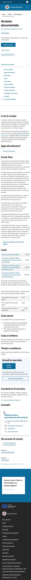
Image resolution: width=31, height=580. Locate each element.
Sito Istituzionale (13, 431)
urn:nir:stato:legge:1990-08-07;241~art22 (11, 29)
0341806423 (11, 428)
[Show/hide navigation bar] (2, 7)
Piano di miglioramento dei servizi (11, 563)
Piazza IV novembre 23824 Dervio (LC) (17, 422)
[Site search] (28, 7)
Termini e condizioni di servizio (11, 400)
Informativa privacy (7, 526)
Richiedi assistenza (7, 543)
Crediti (4, 523)
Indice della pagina (7, 65)
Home (3, 14)
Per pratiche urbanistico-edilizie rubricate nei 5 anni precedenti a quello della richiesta (11, 267)
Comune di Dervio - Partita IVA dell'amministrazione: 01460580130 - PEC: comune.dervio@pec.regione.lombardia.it (14, 568)
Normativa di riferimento (8, 54)
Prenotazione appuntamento (10, 539)
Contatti (4, 536)
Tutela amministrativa (10, 443)
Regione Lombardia (7, 2)
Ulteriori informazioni (9, 151)
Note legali (5, 529)
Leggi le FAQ (5, 549)
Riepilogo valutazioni (8, 556)
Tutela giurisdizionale (10, 445)
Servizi (9, 14)
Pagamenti (5, 553)
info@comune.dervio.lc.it (15, 425)
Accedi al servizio (8, 45)
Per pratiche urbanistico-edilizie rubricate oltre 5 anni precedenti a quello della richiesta (11, 275)
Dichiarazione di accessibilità (10, 533)
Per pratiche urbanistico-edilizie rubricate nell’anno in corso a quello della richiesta (12, 260)
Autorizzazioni (18, 14)
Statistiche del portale (8, 546)
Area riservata (6, 520)
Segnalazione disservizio (9, 559)
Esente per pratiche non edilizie (10, 255)
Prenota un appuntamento (15, 378)
